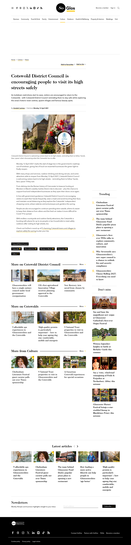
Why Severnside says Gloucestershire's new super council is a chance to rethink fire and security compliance (106, 258)
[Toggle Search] (118, 8)
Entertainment (53, 19)
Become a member (102, 8)
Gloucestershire (29, 249)
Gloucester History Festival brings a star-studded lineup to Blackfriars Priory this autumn (103, 410)
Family (44, 19)
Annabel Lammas (19, 108)
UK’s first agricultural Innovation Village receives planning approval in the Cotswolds (48, 290)
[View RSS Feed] (41, 8)
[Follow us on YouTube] (34, 8)
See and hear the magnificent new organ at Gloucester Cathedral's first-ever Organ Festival (103, 318)
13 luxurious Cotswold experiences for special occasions (74, 374)
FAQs (102, 533)
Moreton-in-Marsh (46, 249)
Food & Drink (35, 19)
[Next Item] (77, 446)
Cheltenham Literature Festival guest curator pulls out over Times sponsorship (21, 377)
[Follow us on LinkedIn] (31, 8)
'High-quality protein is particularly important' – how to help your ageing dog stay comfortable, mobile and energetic (110, 478)
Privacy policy (26, 541)
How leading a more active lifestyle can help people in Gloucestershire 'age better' (88, 474)
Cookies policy (15, 541)
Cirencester (61, 249)
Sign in (113, 8)
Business (16, 19)
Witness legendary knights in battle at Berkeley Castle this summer (102, 348)
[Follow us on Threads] (20, 8)
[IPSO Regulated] (18, 523)
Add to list (80, 64)
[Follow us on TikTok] (38, 8)
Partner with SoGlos (91, 533)
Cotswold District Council (20, 244)
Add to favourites (67, 64)
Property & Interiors (97, 19)
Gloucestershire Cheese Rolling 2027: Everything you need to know (106, 275)
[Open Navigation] (12, 8)
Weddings (109, 19)
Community (25, 19)
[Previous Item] (74, 446)
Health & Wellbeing (82, 19)
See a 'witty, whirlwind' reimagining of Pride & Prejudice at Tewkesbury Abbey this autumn (104, 378)
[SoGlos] (65, 8)
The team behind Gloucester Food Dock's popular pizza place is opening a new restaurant (106, 224)
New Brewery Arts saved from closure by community (74, 288)
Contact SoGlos (76, 533)
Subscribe (108, 506)
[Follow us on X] (27, 8)
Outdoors (70, 19)
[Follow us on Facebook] (17, 8)
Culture (62, 19)
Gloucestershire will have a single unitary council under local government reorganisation (22, 290)
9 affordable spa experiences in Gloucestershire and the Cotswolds (20, 473)
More (82, 264)
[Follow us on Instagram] (24, 8)
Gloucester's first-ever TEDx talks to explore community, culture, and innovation (105, 241)
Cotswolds (15, 249)
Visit (116, 19)
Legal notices (36, 541)
